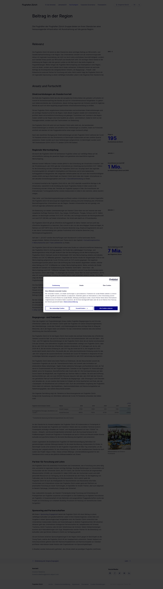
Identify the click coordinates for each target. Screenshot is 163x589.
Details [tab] (81, 285)
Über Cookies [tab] (107, 285)
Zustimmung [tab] (56, 285)
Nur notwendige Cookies (57, 308)
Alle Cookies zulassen (105, 308)
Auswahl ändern (80, 308)
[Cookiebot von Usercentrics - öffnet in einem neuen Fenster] (110, 280)
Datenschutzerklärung (71, 302)
